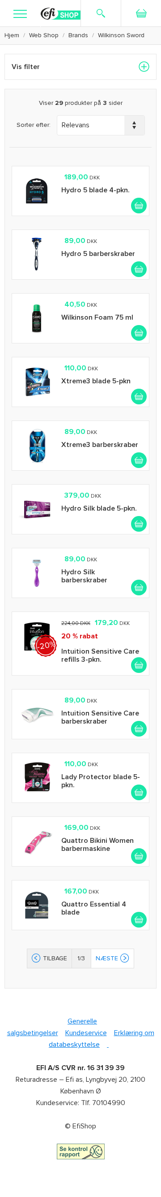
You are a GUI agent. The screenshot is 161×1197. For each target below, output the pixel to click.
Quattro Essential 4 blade (93, 908)
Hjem (11, 35)
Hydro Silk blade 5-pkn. (99, 508)
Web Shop (44, 35)
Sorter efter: (34, 125)
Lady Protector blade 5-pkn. (100, 780)
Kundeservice (86, 1032)
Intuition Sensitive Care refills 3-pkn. (100, 655)
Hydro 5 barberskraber (98, 253)
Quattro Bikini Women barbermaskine (97, 844)
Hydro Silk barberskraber (84, 576)
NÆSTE (107, 958)
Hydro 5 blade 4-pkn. (95, 190)
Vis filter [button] (26, 66)
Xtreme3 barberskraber (99, 444)
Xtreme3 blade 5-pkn (96, 381)
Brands (78, 35)
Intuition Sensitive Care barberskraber (100, 717)
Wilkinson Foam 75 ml (97, 317)
